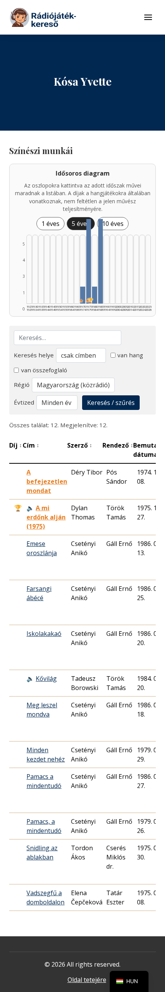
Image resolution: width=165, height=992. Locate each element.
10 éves (113, 223)
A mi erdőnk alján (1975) (46, 517)
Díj (15, 445)
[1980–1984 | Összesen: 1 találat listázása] (94, 295)
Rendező (117, 445)
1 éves (50, 223)
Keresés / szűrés (111, 402)
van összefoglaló (44, 370)
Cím (31, 445)
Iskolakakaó (43, 633)
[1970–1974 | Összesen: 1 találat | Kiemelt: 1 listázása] (82, 295)
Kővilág (46, 678)
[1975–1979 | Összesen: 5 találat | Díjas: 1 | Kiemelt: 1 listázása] (88, 261)
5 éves (81, 223)
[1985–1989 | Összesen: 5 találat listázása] (100, 261)
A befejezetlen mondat (46, 481)
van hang (130, 355)
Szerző (79, 445)
